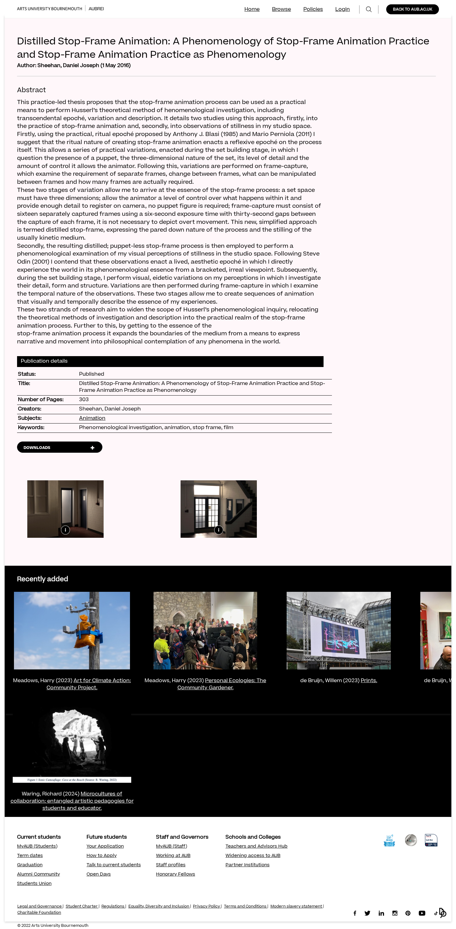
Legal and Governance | (40, 907)
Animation (92, 418)
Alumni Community (38, 874)
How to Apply (102, 856)
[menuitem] (368, 9)
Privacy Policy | (207, 907)
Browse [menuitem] (281, 9)
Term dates (30, 856)
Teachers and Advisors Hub (257, 847)
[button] (442, 913)
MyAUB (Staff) (171, 847)
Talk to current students (114, 865)
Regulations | (113, 907)
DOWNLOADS (37, 448)
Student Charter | (83, 907)
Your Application (105, 847)
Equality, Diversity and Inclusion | (159, 907)
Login (342, 9)
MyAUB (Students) (37, 847)
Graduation (29, 865)
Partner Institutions (248, 865)
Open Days (99, 874)
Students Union (34, 884)
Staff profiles (171, 865)
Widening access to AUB (253, 856)
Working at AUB (173, 856)
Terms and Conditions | (246, 907)
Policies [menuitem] (313, 9)
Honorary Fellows (175, 874)
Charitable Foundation (39, 913)
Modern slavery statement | (297, 907)
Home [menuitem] (252, 9)
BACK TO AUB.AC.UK (412, 9)
